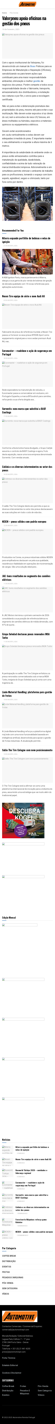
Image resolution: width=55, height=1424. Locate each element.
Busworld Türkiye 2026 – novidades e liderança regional (31, 1171)
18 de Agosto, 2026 (10, 358)
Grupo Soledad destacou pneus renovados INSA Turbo (26, 635)
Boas (33, 66)
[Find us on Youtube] (3, 1412)
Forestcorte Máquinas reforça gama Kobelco (31, 1221)
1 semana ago (22, 1214)
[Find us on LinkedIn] (6, 1412)
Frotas (6, 1272)
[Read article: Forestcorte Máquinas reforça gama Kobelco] (7, 1222)
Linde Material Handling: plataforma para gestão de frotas (27, 693)
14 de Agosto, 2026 (10, 474)
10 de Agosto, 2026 (10, 700)
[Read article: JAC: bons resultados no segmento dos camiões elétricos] (27, 599)
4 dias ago (21, 1177)
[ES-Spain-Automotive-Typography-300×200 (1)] (23, 856)
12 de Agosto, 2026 (10, 526)
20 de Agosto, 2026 (10, 300)
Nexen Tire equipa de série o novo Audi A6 (23, 296)
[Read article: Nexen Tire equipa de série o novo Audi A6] (27, 316)
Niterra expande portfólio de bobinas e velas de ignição (26, 240)
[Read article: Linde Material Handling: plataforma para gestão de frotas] (27, 715)
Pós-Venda (14, 13)
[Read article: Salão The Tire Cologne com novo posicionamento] (27, 770)
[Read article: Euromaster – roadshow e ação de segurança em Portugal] (27, 374)
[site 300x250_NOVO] (23, 995)
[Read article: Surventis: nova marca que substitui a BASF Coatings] (27, 432)
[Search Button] (51, 4)
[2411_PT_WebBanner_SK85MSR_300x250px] (23, 1075)
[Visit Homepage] (27, 4)
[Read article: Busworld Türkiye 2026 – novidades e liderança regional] (7, 1173)
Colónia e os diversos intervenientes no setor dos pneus (27, 468)
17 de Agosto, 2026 (10, 416)
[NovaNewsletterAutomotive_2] (23, 1114)
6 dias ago (21, 1201)
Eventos (6, 1266)
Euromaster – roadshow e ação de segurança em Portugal (27, 352)
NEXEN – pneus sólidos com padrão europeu (24, 521)
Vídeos (5, 1293)
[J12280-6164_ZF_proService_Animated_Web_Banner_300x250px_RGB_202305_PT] (23, 1035)
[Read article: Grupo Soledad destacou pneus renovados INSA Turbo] (27, 657)
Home (4, 13)
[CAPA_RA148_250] (19, 948)
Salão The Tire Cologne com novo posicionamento (27, 750)
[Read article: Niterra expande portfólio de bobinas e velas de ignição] (27, 262)
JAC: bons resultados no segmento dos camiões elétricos (26, 577)
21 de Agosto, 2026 (10, 246)
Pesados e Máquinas (12, 1277)
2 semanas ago (22, 1235)
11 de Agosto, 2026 (10, 584)
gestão (37, 81)
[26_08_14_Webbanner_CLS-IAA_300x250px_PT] (23, 820)
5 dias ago (21, 1189)
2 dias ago (21, 1153)
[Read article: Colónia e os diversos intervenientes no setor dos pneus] (27, 490)
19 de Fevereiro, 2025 (10, 29)
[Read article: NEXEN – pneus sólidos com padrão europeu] (27, 541)
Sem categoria (9, 1288)
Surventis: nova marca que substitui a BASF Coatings (24, 410)
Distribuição (9, 1261)
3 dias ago (21, 1163)
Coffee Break (9, 1255)
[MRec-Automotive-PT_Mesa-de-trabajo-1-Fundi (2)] (23, 892)
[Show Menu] (3, 4)
